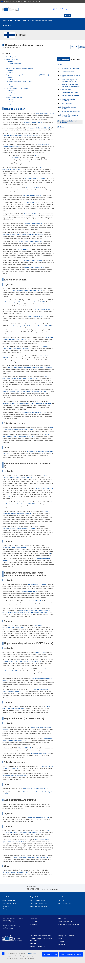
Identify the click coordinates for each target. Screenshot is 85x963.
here (9, 496)
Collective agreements (14, 63)
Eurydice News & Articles (37, 900)
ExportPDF (73, 47)
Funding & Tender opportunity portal (68, 924)
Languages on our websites (66, 935)
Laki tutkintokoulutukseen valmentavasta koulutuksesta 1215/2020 (21, 661)
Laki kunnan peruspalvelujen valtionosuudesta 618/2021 (25, 290)
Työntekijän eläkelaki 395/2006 (33, 223)
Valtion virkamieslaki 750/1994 (45, 113)
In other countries (76, 59)
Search (67, 15)
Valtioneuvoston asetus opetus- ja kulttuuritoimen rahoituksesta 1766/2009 (24, 391)
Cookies (60, 938)
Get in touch (33, 921)
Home (4, 20)
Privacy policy (62, 941)
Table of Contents (63, 59)
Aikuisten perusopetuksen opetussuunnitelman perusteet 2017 (30, 857)
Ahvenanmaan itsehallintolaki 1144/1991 (39, 128)
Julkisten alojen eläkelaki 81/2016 (34, 267)
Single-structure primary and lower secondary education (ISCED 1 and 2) (27, 75)
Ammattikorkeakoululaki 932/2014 (40, 753)
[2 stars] (29, 889)
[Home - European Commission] (21, 8)
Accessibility (33, 924)
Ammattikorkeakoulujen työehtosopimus (14, 775)
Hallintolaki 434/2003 (32, 188)
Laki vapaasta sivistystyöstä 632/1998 (38, 817)
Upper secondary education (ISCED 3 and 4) (19, 81)
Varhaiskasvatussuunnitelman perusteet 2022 (15, 547)
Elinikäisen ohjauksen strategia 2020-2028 (15, 872)
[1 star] (28, 889)
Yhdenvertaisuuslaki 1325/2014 (32, 260)
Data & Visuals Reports (9, 903)
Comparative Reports (8, 900)
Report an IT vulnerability (37, 946)
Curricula (10, 72)
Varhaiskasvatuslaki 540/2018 (44, 488)
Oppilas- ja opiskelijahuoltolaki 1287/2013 (34, 412)
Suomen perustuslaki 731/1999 (32, 195)
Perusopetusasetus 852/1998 (32, 601)
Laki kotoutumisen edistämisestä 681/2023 (30, 241)
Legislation (10, 61)
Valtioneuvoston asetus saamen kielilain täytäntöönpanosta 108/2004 (22, 234)
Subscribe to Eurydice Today (38, 906)
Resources (33, 943)
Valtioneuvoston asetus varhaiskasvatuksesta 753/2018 (18, 528)
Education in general (12, 59)
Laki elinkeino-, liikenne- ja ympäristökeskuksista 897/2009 (20, 135)
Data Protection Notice (64, 903)
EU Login (5, 909)
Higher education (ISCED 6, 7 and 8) (17, 88)
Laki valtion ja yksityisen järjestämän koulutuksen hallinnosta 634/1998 (30, 326)
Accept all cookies (50, 954)
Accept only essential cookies (71, 954)
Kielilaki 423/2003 (23, 249)
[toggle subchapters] (58, 68)
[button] (81, 9)
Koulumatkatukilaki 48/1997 (35, 316)
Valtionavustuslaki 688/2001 (43, 309)
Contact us (61, 900)
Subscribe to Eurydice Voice (38, 903)
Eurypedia (17, 20)
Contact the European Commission (40, 935)
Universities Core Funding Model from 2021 (35, 788)
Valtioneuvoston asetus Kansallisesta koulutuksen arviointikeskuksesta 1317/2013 (26, 403)
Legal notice (61, 944)
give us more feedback (51, 889)
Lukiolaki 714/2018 (40, 652)
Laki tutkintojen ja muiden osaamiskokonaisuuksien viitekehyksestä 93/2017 (30, 367)
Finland (24, 20)
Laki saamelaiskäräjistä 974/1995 (35, 178)
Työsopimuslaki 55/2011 (31, 214)
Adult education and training (14, 97)
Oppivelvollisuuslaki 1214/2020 (37, 584)
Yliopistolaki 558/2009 (25, 748)
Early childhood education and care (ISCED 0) (19, 68)
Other (9, 66)
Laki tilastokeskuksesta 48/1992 (32, 122)
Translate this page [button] (62, 8)
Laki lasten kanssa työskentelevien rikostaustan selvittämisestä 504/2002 (23, 302)
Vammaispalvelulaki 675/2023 (31, 202)
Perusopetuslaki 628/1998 (29, 591)
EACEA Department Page (65, 921)
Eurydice (10, 20)
